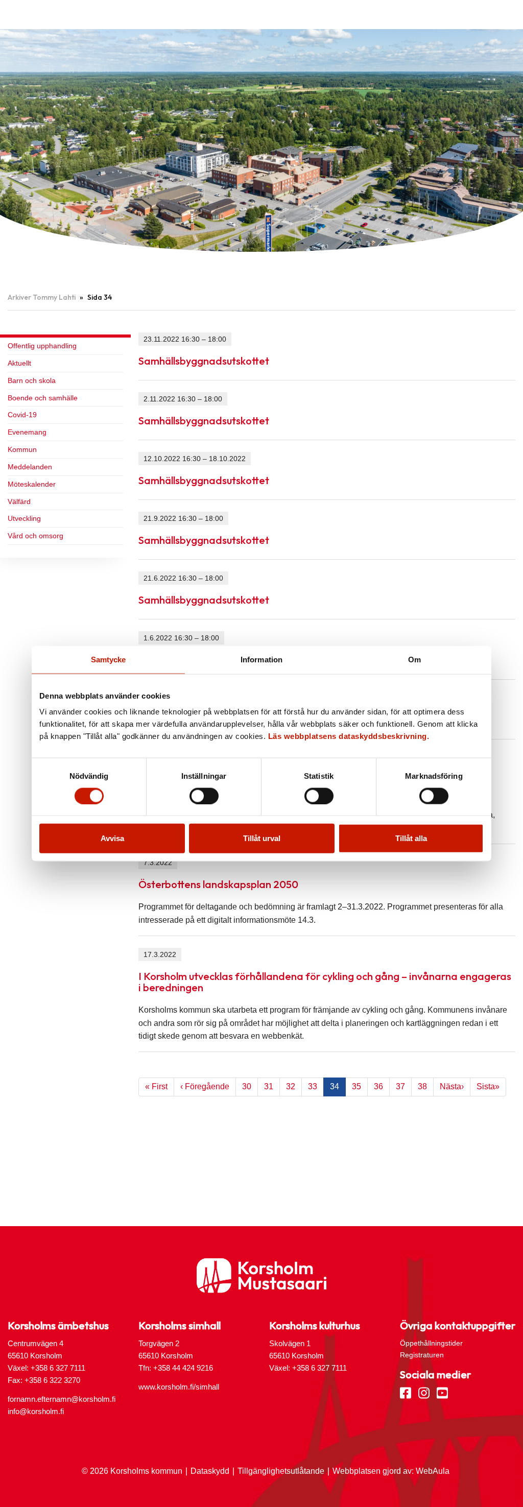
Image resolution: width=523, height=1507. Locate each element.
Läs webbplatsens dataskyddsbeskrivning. (349, 736)
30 (246, 1086)
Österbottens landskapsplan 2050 (218, 884)
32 (290, 1086)
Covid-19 (22, 415)
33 (312, 1086)
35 (356, 1086)
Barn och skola (32, 380)
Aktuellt (19, 363)
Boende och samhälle (43, 398)
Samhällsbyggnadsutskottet (203, 360)
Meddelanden (30, 467)
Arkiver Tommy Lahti (42, 297)
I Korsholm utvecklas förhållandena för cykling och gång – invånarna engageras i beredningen (324, 982)
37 (400, 1086)
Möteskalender (32, 484)
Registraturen (422, 1355)
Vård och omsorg (35, 536)
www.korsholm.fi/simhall (178, 1386)
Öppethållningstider (431, 1343)
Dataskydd (210, 1471)
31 (268, 1086)
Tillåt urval (261, 838)
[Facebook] (405, 1392)
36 (378, 1086)
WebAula (432, 1471)
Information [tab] (261, 659)
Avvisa (112, 838)
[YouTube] (442, 1392)
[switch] (204, 795)
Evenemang (27, 432)
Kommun (22, 449)
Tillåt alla (411, 838)
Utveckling (24, 518)
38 (422, 1086)
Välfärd (19, 501)
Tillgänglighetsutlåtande (280, 1471)
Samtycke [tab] (108, 659)
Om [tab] (414, 659)
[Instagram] (424, 1392)
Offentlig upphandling (42, 346)
